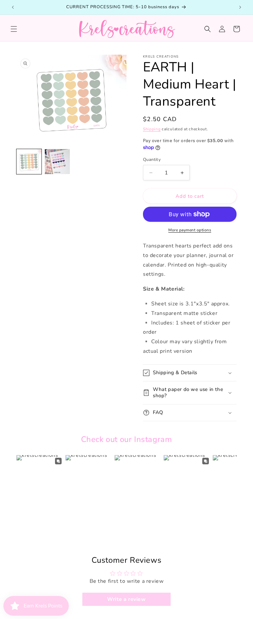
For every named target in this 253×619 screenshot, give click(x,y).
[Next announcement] (240, 7)
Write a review (126, 599)
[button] (14, 29)
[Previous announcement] (13, 7)
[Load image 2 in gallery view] (57, 161)
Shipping (152, 129)
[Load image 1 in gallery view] (29, 161)
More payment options (189, 230)
